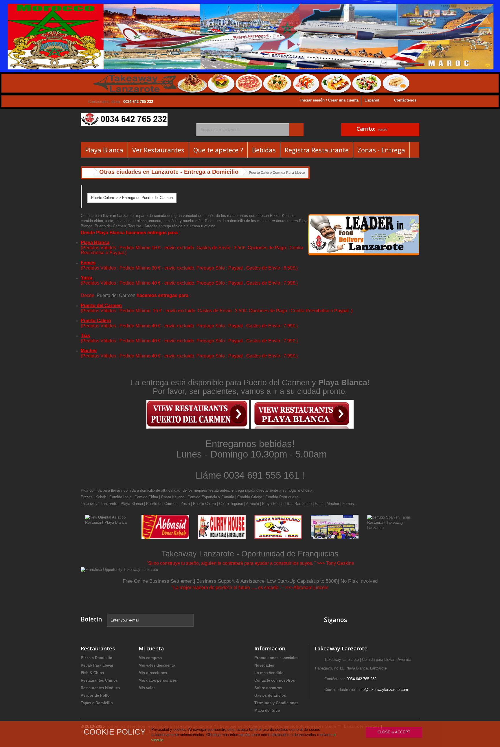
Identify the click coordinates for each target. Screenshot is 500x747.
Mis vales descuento (157, 665)
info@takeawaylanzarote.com (383, 689)
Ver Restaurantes (158, 149)
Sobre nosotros (268, 688)
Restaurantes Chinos (99, 680)
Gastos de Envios (270, 695)
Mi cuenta (151, 648)
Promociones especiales (276, 658)
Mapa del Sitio (267, 710)
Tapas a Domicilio (97, 703)
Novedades (264, 665)
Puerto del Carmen (116, 295)
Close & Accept (394, 732)
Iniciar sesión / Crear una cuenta (329, 100)
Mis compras (150, 658)
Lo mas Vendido (269, 673)
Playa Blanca (104, 149)
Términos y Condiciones (276, 703)
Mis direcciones (153, 673)
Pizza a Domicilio (96, 658)
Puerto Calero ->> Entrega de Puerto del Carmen (132, 197)
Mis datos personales (158, 680)
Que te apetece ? (218, 149)
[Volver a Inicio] (87, 173)
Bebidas (264, 149)
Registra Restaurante (317, 149)
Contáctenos (405, 100)
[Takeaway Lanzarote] (134, 119)
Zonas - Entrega (381, 149)
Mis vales (147, 688)
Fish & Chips (92, 673)
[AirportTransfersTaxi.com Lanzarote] (402, 619)
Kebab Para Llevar (97, 665)
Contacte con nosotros (274, 680)
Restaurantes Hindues (100, 688)
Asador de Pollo (95, 695)
